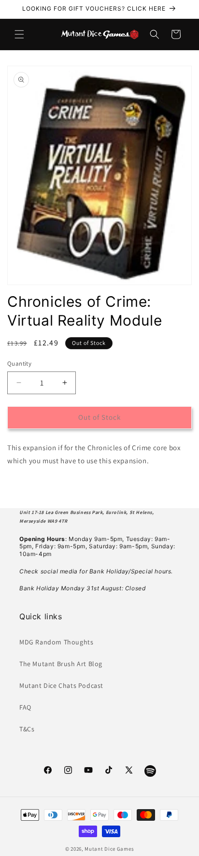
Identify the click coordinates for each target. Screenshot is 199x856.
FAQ (25, 707)
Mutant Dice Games (109, 848)
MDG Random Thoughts (56, 642)
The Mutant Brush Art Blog (60, 663)
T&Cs (26, 729)
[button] (19, 34)
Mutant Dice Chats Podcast (61, 685)
